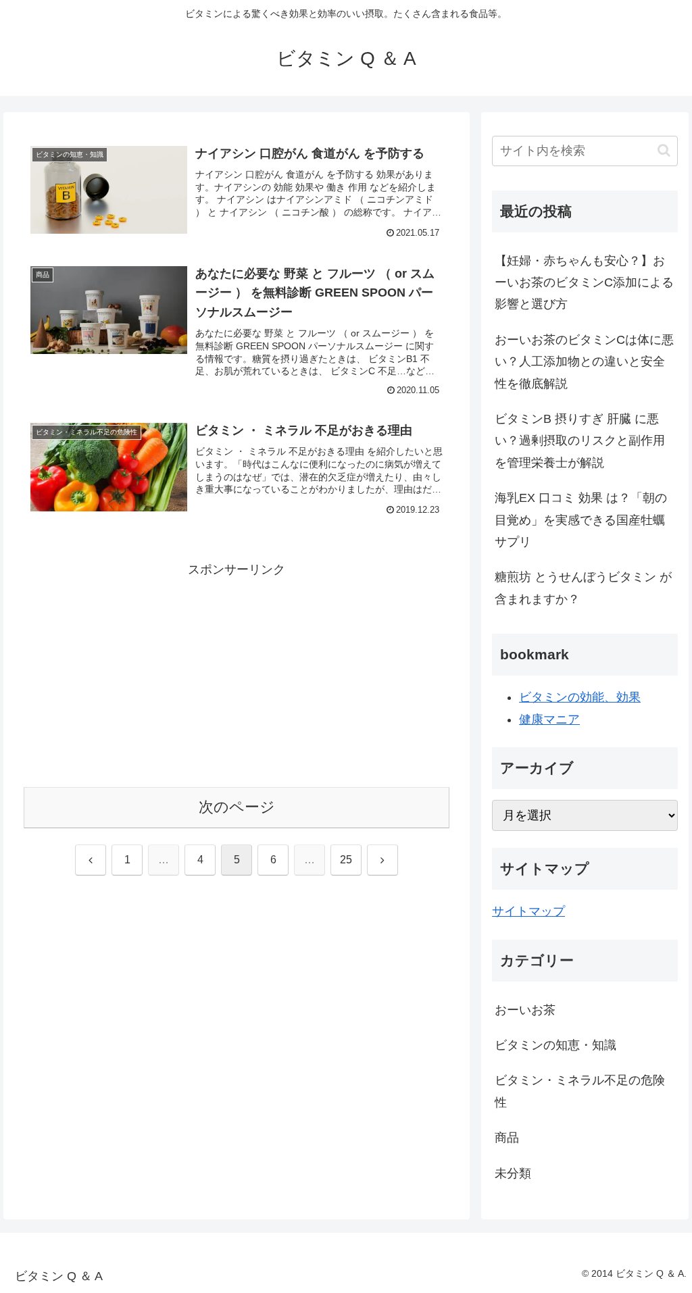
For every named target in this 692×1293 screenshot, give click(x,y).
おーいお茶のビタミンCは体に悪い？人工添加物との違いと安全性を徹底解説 (584, 361)
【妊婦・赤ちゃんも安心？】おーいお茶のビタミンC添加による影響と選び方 (584, 282)
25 (346, 859)
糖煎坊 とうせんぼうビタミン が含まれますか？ (583, 587)
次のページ (237, 806)
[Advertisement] (236, 675)
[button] (664, 150)
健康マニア (549, 719)
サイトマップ (528, 911)
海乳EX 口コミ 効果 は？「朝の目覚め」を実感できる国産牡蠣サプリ (581, 520)
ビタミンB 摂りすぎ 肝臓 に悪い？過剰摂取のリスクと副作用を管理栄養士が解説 (580, 441)
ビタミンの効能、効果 (580, 697)
